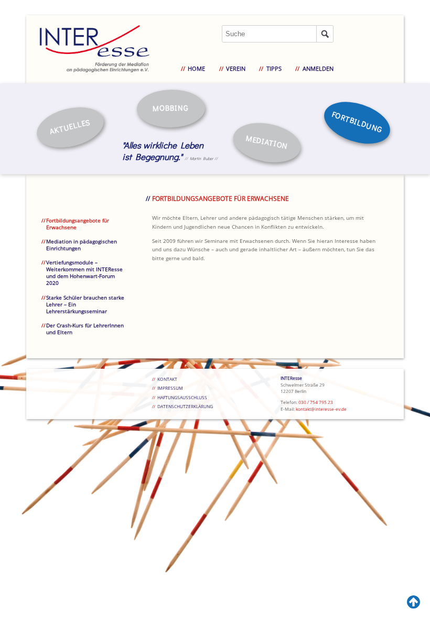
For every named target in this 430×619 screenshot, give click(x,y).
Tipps (273, 68)
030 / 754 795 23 (315, 402)
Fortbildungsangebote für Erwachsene (77, 224)
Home (196, 68)
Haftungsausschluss (182, 397)
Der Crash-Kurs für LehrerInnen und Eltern (85, 329)
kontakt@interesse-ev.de (321, 409)
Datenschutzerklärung (185, 406)
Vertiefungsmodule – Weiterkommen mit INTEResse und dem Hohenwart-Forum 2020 (84, 272)
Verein (235, 68)
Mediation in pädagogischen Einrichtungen (81, 245)
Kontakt (167, 379)
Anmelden (318, 68)
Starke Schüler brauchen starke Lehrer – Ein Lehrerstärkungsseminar (85, 304)
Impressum (170, 388)
